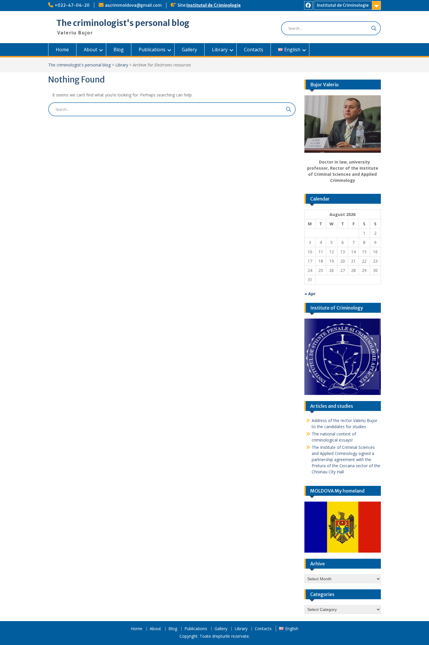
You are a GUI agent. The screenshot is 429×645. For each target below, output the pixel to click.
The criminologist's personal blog (122, 23)
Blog (119, 49)
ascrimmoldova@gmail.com (133, 5)
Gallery (189, 49)
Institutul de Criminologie (213, 5)
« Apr (309, 293)
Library (220, 49)
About (90, 49)
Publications (152, 49)
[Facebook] (308, 5)
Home (62, 49)
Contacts (253, 49)
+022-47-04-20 (72, 5)
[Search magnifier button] (374, 28)
